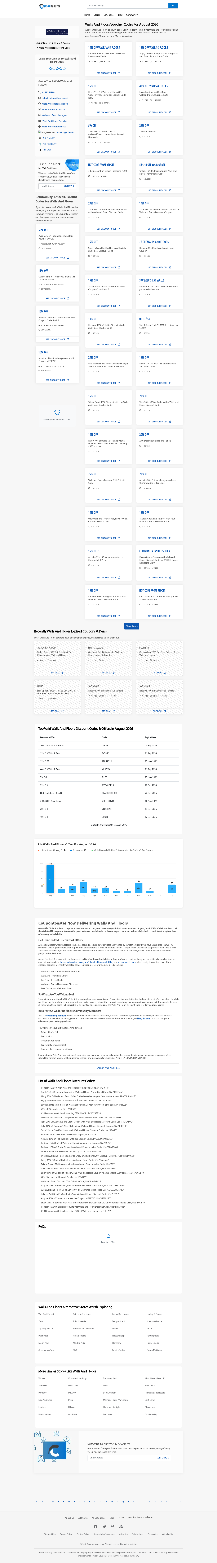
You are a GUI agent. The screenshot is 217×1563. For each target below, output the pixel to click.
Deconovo (108, 1414)
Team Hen (43, 1385)
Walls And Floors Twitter (53, 110)
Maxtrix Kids (79, 1343)
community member (56, 1016)
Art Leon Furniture (82, 1314)
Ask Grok (47, 150)
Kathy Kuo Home (120, 1314)
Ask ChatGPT (49, 138)
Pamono (42, 1393)
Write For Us (167, 1534)
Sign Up (68, 186)
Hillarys (71, 1407)
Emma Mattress (154, 1350)
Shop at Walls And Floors (108, 1068)
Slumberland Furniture (83, 1328)
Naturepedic (152, 1336)
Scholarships (137, 1534)
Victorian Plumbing (77, 1378)
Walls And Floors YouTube (55, 121)
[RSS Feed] (121, 1527)
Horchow (116, 1343)
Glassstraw (150, 1407)
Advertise (123, 1534)
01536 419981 (49, 92)
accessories (123, 962)
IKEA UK (72, 1393)
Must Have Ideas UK (154, 1378)
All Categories (98, 1518)
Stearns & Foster (154, 1321)
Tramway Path (110, 1378)
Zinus (41, 1321)
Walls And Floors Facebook (55, 104)
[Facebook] (96, 1527)
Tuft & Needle (79, 1321)
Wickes (41, 1378)
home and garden (69, 962)
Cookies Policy (83, 1534)
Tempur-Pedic (119, 1321)
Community (132, 15)
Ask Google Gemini (65, 132)
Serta (149, 1328)
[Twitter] (105, 1527)
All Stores (83, 1518)
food (134, 962)
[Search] (173, 6)
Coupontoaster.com (95, 1544)
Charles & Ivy (151, 1414)
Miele (70, 1400)
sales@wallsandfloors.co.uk (55, 98)
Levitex (42, 1407)
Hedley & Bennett (155, 1314)
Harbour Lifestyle (111, 1407)
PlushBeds (43, 1336)
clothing (109, 962)
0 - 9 (179, 1502)
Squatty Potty (45, 1328)
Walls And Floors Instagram (55, 115)
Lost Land (150, 1400)
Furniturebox (44, 1414)
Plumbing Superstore (155, 1393)
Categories (109, 15)
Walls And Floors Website (54, 127)
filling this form (144, 1019)
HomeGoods (152, 1343)
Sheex (115, 1328)
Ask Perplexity (50, 144)
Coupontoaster (42, 43)
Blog (120, 15)
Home (87, 15)
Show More (132, 626)
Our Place (72, 1414)
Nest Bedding (79, 1336)
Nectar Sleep (118, 1336)
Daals (105, 1385)
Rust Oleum (150, 1385)
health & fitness (97, 962)
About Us (69, 1518)
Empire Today (118, 1350)
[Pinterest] (113, 1527)
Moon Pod (43, 1343)
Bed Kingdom (109, 1393)
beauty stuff (83, 962)
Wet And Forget (46, 1314)
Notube (133, 1544)
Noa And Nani (45, 1400)
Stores (97, 15)
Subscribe (162, 1458)
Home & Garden (62, 43)
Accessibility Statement (104, 1534)
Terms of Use (50, 1534)
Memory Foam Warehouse (115, 1400)
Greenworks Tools (46, 1350)
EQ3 (75, 1350)
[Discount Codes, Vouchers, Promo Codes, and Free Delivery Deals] (49, 6)
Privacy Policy (66, 1534)
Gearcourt (73, 1385)
